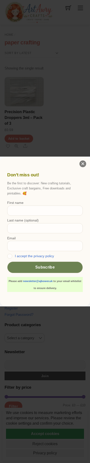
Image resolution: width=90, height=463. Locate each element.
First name (15, 203)
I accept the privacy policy (34, 256)
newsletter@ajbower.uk (38, 281)
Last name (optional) (23, 220)
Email (11, 238)
